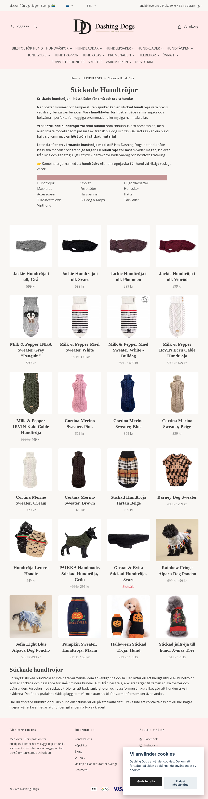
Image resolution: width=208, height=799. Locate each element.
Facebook (151, 739)
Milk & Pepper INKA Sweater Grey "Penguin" (31, 350)
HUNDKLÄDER (149, 48)
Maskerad (44, 188)
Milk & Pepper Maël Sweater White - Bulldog (128, 350)
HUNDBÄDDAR (87, 48)
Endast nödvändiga (180, 783)
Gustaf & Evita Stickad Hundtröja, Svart (128, 573)
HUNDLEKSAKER (118, 48)
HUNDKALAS (91, 55)
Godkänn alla (146, 781)
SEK (90, 6)
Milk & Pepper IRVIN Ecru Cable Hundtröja (177, 350)
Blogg (78, 751)
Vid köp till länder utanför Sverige (96, 764)
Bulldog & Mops (92, 200)
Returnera (81, 770)
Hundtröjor (45, 183)
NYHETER (95, 62)
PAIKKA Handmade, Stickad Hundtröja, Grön (79, 573)
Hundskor (131, 188)
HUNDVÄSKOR (57, 48)
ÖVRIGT (169, 55)
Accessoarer (46, 194)
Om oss (80, 757)
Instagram (150, 745)
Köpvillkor (81, 745)
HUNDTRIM (144, 62)
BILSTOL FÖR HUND (27, 48)
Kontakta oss (83, 739)
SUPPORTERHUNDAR (68, 62)
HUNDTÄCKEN (178, 48)
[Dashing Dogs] (104, 26)
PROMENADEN (119, 55)
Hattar (129, 194)
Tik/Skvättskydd (49, 200)
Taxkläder (131, 200)
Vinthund (44, 205)
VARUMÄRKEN (117, 62)
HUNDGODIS (37, 55)
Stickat (85, 183)
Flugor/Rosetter (136, 183)
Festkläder (88, 188)
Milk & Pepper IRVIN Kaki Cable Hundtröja (31, 426)
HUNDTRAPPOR (65, 55)
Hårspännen (90, 194)
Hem (74, 78)
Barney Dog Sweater (177, 497)
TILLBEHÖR (147, 55)
